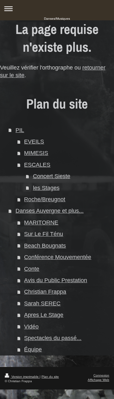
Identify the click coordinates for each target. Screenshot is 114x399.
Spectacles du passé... (52, 338)
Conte (31, 269)
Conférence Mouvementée (57, 257)
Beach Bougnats (45, 246)
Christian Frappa (45, 292)
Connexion (101, 375)
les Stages (46, 188)
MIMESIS (36, 153)
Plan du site (50, 376)
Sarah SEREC (42, 303)
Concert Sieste (51, 176)
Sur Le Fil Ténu (43, 234)
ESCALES (37, 165)
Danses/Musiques (57, 18)
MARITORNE (41, 222)
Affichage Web (98, 380)
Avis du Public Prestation (55, 280)
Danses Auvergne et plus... (50, 211)
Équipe (33, 349)
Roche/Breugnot (44, 199)
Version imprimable (25, 376)
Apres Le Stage (43, 315)
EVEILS (34, 141)
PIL (20, 130)
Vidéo (31, 326)
